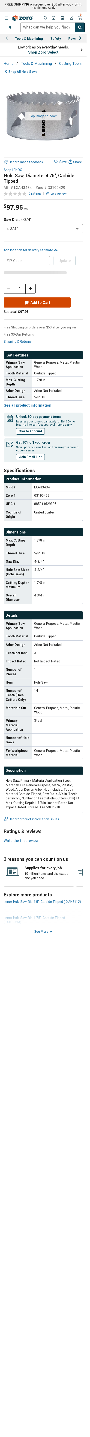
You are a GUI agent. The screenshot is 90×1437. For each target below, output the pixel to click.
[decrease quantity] (9, 289)
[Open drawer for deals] (45, 18)
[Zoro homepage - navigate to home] (23, 18)
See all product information (27, 405)
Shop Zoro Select (43, 52)
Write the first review (21, 840)
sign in (76, 4)
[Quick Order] (54, 18)
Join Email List (30, 457)
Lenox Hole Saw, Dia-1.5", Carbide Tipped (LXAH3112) (42, 901)
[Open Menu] (6, 18)
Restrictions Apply (43, 7)
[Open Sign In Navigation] (71, 18)
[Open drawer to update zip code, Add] (10, 27)
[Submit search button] (80, 27)
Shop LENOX (13, 170)
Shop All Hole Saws (22, 71)
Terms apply (64, 424)
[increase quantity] (30, 289)
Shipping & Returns (18, 341)
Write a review (56, 193)
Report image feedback (26, 162)
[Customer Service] (62, 18)
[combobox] (52, 27)
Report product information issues (34, 819)
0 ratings (35, 193)
